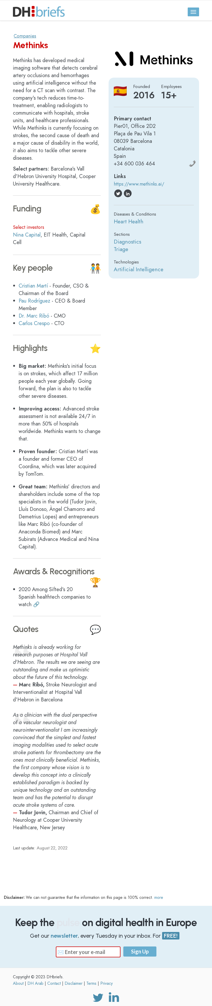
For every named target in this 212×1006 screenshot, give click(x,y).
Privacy (106, 983)
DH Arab (35, 983)
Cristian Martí (33, 286)
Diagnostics (127, 242)
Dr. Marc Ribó (34, 316)
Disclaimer (73, 983)
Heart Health (128, 221)
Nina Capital (27, 235)
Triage (121, 249)
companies (25, 36)
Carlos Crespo (34, 323)
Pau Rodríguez (34, 301)
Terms (91, 983)
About (18, 983)
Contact (54, 983)
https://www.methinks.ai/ (139, 184)
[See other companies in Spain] (120, 91)
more (158, 897)
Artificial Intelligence (138, 269)
